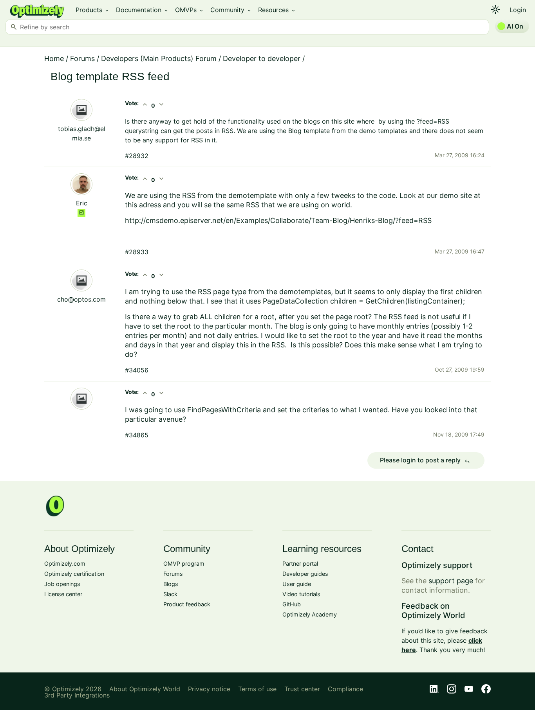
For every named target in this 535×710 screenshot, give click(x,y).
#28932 (136, 156)
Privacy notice (209, 689)
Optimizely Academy (309, 614)
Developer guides (305, 573)
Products (93, 10)
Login (518, 10)
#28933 (136, 252)
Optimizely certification (74, 573)
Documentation (142, 10)
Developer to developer (261, 58)
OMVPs (189, 10)
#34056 (136, 370)
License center (63, 594)
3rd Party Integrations (77, 695)
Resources (277, 10)
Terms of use (257, 689)
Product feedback (186, 604)
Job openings (62, 584)
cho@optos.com (81, 299)
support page (450, 581)
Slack (170, 594)
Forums (82, 58)
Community (231, 10)
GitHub (291, 604)
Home (54, 58)
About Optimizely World (144, 689)
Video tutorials (301, 594)
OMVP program (183, 563)
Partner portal (300, 563)
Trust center (302, 689)
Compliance (345, 689)
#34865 (136, 435)
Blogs (170, 584)
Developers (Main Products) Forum (159, 58)
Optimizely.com (64, 563)
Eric (81, 203)
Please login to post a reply (425, 460)
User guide (296, 584)
